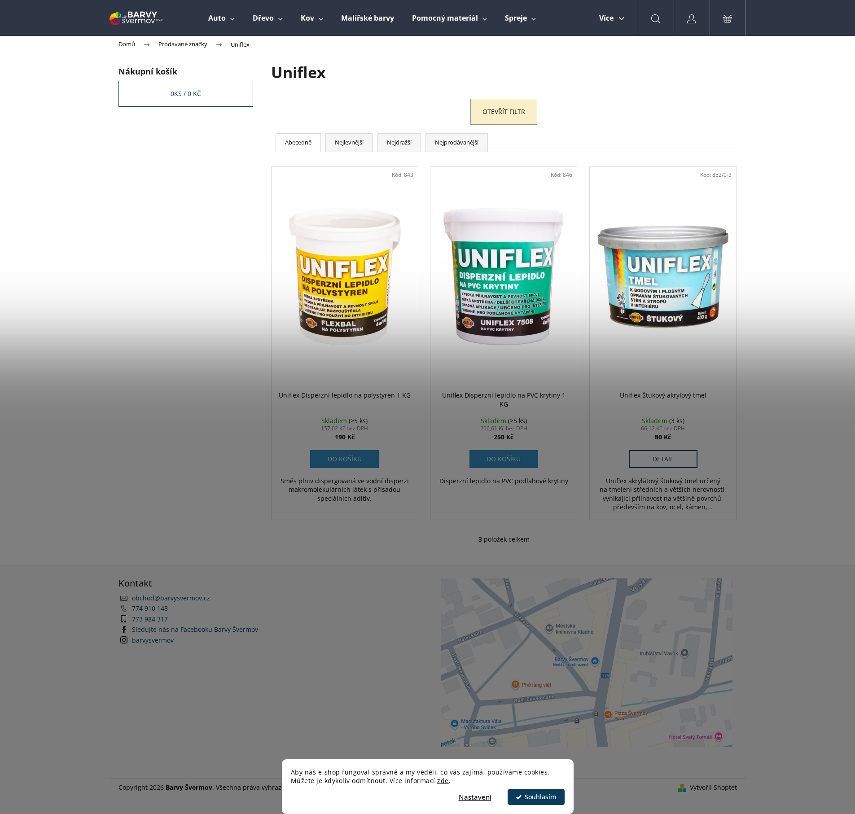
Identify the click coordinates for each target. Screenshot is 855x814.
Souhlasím (540, 797)
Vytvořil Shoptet (713, 787)
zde (443, 781)
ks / (186, 93)
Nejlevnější (349, 142)
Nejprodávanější (456, 142)
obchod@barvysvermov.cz (171, 598)
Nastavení (475, 796)
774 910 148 (150, 608)
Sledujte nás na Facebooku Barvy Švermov (195, 629)
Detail (663, 459)
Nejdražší (399, 142)
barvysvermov (153, 640)
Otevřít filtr (503, 111)
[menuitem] (221, 18)
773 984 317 (150, 619)
